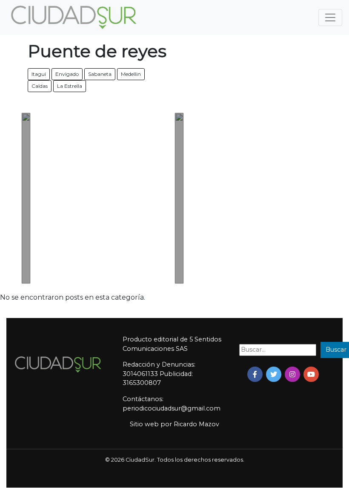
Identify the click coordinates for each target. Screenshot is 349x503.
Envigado (67, 74)
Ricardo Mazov (196, 424)
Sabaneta (100, 74)
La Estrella (69, 86)
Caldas (39, 86)
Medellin (131, 74)
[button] (255, 374)
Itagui (38, 74)
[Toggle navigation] (330, 17)
